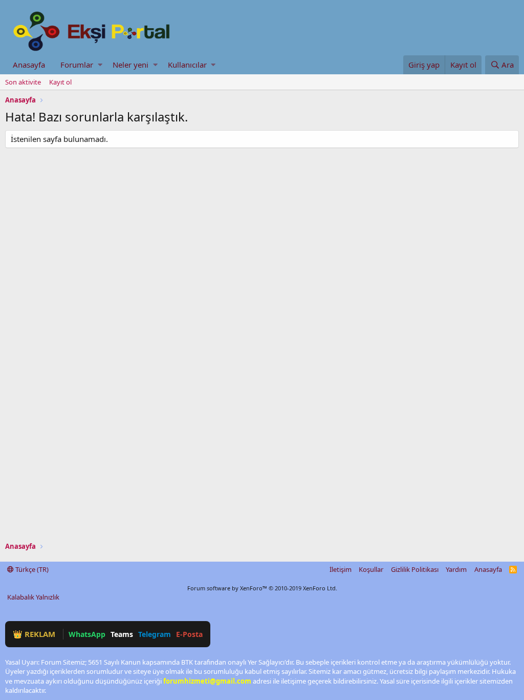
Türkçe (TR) (31, 569)
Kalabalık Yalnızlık (33, 597)
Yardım (456, 569)
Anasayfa (29, 64)
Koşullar (371, 569)
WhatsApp (87, 634)
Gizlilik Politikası (415, 569)
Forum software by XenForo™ (262, 588)
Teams (122, 634)
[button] (100, 64)
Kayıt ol (60, 82)
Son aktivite (23, 82)
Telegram (154, 634)
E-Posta (189, 634)
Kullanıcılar (187, 64)
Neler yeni (130, 64)
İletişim (341, 569)
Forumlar (76, 64)
